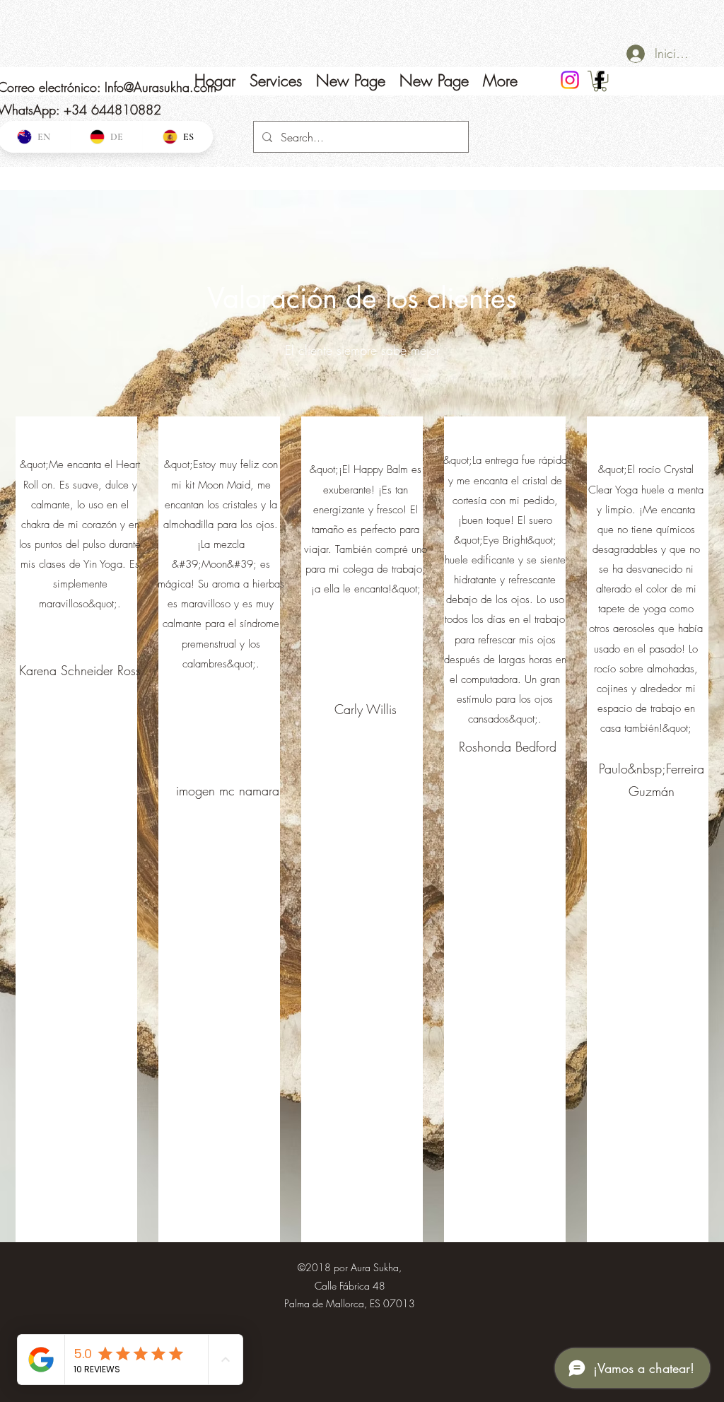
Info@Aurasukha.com (160, 86)
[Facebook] (600, 80)
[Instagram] (570, 80)
